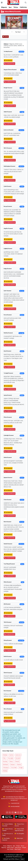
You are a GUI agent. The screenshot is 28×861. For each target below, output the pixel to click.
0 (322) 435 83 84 (10, 284)
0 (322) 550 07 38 (10, 105)
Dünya (22, 845)
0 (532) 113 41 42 (10, 367)
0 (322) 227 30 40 (10, 411)
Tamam (22, 859)
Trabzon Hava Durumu (19, 824)
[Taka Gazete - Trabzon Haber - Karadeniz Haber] (13, 2)
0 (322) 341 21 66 (10, 537)
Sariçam (12, 764)
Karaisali (18, 758)
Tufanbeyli (5, 767)
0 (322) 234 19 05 (10, 142)
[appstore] (7, 817)
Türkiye (15, 7)
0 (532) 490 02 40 (11, 451)
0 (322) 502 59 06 (10, 389)
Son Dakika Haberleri (6, 839)
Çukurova (18, 755)
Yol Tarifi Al (9, 60)
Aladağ (5, 755)
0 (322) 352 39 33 (10, 515)
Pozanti (17, 761)
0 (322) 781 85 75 (10, 703)
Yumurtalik (13, 767)
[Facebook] (7, 812)
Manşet (24, 847)
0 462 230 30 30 (15, 803)
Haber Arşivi (20, 838)
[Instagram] (12, 812)
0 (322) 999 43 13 (10, 493)
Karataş (5, 761)
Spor (10, 7)
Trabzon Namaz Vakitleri (7, 829)
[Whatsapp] (18, 812)
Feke (4, 758)
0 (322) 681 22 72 (10, 429)
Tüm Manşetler (20, 833)
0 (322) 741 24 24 (10, 721)
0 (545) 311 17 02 (10, 63)
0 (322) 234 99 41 (10, 180)
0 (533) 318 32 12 (10, 471)
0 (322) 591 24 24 (10, 666)
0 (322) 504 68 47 (10, 81)
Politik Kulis (23, 7)
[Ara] (25, 3)
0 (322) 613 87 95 (10, 616)
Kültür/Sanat (18, 847)
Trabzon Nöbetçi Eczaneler (7, 824)
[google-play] (20, 817)
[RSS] (21, 812)
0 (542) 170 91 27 (10, 558)
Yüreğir (21, 767)
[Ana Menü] (1, 2)
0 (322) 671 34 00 (10, 650)
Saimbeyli (5, 764)
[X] (10, 812)
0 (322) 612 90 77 (10, 200)
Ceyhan (11, 755)
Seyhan (19, 764)
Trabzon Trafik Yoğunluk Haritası (19, 829)
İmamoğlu (10, 758)
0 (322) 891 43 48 (10, 345)
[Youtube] (15, 812)
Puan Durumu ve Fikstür (7, 834)
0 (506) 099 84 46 (10, 308)
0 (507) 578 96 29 (10, 598)
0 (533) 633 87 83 (10, 576)
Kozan (11, 761)
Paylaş (6, 36)
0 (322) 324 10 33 (10, 222)
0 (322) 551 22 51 (10, 634)
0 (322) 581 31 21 (10, 684)
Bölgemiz (4, 7)
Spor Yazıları (10, 849)
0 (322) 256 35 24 (10, 160)
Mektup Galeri (10, 847)
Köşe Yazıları (17, 849)
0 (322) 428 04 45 (10, 262)
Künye (4, 845)
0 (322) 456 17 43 (10, 327)
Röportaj (3, 847)
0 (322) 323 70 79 (10, 242)
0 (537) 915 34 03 (10, 124)
